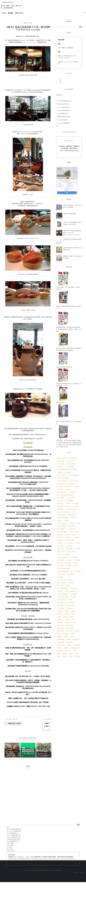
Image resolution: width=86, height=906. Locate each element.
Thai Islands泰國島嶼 (62, 594)
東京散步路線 (66, 633)
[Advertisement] (43, 893)
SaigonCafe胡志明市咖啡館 (63, 568)
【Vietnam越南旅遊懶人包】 (63, 107)
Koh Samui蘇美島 (61, 526)
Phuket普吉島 (60, 560)
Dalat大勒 (67, 489)
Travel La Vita (7, 2)
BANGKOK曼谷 (60, 463)
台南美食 (71, 616)
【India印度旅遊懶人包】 (62, 113)
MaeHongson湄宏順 (69, 540)
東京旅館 (73, 633)
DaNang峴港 (60, 489)
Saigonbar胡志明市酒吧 (62, 571)
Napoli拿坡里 (60, 546)
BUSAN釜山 (59, 466)
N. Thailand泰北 (68, 543)
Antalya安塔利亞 (73, 458)
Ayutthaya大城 (70, 461)
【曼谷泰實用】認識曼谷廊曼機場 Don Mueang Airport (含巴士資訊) (28, 666)
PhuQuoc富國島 (73, 557)
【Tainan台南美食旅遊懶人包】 (64, 100)
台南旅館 (59, 616)
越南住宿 (59, 653)
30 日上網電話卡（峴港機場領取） (66, 47)
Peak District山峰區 (62, 557)
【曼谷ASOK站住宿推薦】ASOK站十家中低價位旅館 (28, 450)
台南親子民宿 (60, 619)
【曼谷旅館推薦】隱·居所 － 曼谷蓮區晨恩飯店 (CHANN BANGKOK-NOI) (28, 530)
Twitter (60, 82)
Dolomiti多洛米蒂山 (61, 492)
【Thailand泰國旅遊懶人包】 (63, 110)
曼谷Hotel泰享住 (70, 628)
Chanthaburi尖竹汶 (62, 480)
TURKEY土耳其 (73, 588)
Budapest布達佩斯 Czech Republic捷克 (66, 469)
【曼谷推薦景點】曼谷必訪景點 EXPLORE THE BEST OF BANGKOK (27, 561)
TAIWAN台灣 (60, 585)
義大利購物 (66, 647)
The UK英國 (73, 597)
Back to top (78, 872)
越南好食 (65, 653)
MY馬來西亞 (59, 540)
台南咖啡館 (59, 613)
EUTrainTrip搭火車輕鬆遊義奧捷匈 (65, 495)
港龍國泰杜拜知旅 (60, 639)
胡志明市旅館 (60, 650)
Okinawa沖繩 (60, 548)
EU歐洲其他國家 (60, 497)
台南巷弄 (73, 613)
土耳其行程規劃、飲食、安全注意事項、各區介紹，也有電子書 (68, 288)
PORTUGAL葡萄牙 (71, 551)
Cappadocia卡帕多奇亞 (73, 475)
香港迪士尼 (77, 656)
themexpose (43, 870)
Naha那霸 (77, 543)
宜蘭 (73, 619)
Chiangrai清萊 (70, 483)
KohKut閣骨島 (60, 529)
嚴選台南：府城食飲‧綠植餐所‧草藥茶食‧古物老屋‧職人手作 (68, 307)
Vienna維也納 (69, 608)
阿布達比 (71, 653)
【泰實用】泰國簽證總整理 (69, 213)
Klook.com (59, 94)
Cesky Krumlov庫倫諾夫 (63, 478)
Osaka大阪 (77, 548)
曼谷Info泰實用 (60, 630)
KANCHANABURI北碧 (62, 523)
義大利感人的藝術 (60, 645)
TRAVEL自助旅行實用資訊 (62, 588)
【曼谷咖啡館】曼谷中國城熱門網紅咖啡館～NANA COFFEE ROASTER (28, 619)
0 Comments (47, 719)
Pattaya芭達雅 (66, 554)
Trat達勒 (70, 599)
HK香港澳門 (59, 506)
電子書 (58, 656)
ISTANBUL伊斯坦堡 (71, 514)
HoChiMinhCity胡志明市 (71, 509)
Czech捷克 (76, 486)
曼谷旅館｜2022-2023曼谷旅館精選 (43, 754)
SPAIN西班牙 (75, 565)
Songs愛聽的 (60, 577)
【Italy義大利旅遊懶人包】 (62, 104)
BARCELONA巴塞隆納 (71, 463)
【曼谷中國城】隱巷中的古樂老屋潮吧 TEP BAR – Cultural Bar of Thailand (28, 623)
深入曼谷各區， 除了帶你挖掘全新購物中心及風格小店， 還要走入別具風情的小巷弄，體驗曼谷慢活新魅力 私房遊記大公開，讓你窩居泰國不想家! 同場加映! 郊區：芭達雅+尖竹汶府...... (69, 443)
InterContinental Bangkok (29, 42)
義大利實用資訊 (70, 642)
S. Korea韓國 (60, 565)
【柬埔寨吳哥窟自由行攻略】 (63, 116)
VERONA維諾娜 (70, 602)
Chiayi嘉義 (59, 486)
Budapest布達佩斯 (69, 466)
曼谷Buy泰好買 (60, 625)
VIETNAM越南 (60, 605)
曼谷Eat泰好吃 (69, 625)
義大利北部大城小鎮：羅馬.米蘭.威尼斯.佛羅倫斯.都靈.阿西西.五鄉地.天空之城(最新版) (68, 349)
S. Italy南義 (75, 563)
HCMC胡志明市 (75, 503)
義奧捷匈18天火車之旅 (75, 647)
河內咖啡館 (59, 636)
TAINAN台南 (70, 582)
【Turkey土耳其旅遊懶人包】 (63, 123)
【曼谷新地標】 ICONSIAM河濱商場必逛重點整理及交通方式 (28, 571)
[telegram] (9, 719)
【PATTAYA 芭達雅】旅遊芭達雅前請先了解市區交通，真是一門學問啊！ (28, 702)
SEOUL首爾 (68, 565)
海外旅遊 (10, 13)
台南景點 (65, 616)
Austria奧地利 (60, 461)
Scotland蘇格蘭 (61, 574)
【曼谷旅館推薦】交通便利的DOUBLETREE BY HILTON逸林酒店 (27, 466)
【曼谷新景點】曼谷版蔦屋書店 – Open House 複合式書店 (28, 579)
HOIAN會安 (66, 506)
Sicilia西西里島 (70, 574)
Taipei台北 (59, 591)
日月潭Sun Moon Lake (70, 622)
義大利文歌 (69, 645)
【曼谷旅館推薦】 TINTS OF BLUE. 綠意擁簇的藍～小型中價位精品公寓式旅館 (27, 546)
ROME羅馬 (68, 563)
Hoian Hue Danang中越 (63, 512)
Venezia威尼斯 (60, 608)
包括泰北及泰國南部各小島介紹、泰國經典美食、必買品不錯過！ (68, 384)
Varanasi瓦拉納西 (70, 605)
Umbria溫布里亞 (61, 602)
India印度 (59, 520)
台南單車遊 (66, 613)
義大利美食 (59, 647)
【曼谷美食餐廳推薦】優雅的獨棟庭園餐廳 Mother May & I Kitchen (28, 633)
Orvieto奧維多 (69, 548)
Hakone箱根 (60, 509)
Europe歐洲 (60, 500)
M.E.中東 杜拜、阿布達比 (70, 534)
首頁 (57, 126)
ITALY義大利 (73, 517)
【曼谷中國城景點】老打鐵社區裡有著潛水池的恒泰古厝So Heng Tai (27, 593)
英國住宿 (75, 650)
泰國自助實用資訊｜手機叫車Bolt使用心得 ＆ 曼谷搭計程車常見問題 (28, 752)
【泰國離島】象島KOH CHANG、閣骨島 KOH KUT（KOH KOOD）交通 (28, 706)
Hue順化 (73, 512)
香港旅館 (71, 656)
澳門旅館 (68, 639)
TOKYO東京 (67, 585)
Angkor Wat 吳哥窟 (62, 458)
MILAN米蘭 (76, 537)
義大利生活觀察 (77, 645)
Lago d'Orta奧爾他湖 (62, 531)
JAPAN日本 (66, 520)
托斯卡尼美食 (60, 622)
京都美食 (73, 611)
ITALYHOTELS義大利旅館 (62, 517)
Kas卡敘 (78, 523)
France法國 (60, 503)
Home (4, 13)
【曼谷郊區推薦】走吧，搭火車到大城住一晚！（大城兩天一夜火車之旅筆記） (27, 676)
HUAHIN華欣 (75, 506)
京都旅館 (67, 611)
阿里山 (76, 653)
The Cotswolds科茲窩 (62, 597)
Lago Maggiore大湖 (71, 529)
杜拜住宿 (59, 633)
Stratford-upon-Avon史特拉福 (65, 580)
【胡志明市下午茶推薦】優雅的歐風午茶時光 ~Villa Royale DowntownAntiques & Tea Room (72, 232)
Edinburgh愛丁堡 (70, 497)
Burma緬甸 (60, 472)
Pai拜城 (59, 554)
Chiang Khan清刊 (73, 480)
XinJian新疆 (60, 611)
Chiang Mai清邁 (61, 483)
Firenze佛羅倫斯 (69, 500)
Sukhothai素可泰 (61, 582)
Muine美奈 (59, 543)
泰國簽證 (66, 636)
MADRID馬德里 (68, 537)
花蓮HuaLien (68, 650)
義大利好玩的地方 (60, 642)
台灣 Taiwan (19, 13)
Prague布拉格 (77, 560)
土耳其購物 (67, 619)
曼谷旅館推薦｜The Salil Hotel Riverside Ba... (11, 753)
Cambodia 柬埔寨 (61, 475)
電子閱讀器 (64, 656)
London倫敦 (60, 534)
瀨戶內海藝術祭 (76, 639)
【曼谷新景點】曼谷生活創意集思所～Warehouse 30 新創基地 (28, 575)
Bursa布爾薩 (68, 472)
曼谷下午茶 (28, 23)
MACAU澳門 (59, 537)
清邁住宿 (72, 636)
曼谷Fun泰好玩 (60, 628)
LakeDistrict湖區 (73, 531)
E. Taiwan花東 (71, 492)
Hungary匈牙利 (61, 514)
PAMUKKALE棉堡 (61, 551)
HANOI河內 (67, 503)
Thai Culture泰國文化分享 (70, 591)
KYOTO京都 (71, 523)
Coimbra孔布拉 (67, 486)
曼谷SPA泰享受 (69, 630)
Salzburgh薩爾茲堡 (75, 571)
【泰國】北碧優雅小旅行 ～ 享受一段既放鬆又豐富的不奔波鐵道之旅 (27, 698)
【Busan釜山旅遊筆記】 (62, 119)
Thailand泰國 (73, 594)
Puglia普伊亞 (60, 563)
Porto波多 (68, 560)
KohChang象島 (71, 526)
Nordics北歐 (69, 546)
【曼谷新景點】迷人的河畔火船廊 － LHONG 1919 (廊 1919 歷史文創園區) (28, 583)
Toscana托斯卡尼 (61, 599)
